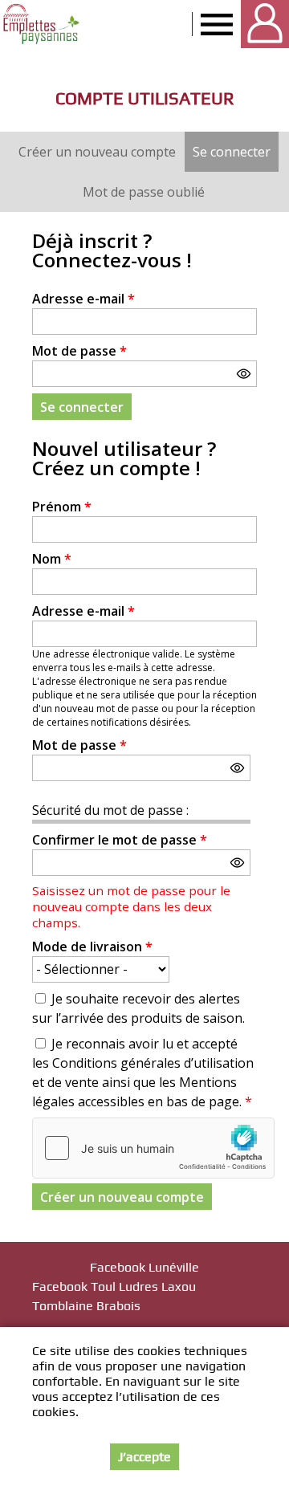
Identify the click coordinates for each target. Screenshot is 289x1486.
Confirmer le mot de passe (119, 840)
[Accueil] (42, 24)
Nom (51, 559)
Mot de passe (79, 351)
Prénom (62, 506)
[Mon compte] (265, 24)
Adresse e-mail (83, 298)
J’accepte (144, 1456)
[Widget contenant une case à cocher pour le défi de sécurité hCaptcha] (153, 1148)
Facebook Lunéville (144, 1267)
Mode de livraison (92, 946)
